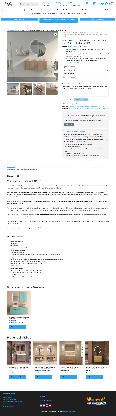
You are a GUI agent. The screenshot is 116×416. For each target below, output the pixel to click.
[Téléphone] (57, 2)
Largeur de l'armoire (69, 67)
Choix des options (17, 327)
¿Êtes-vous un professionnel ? (94, 5)
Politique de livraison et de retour (13, 402)
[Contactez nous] (86, 3)
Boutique (16, 30)
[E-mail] (71, 2)
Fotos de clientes (45, 400)
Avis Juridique (7, 397)
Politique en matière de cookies (12, 404)
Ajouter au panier (81, 99)
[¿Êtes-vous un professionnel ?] (94, 3)
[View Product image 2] (26, 89)
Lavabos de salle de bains (104, 10)
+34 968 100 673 (62, 5)
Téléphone (61, 3)
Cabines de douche (31, 10)
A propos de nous (8, 406)
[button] (55, 34)
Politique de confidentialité (11, 399)
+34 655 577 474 (47, 5)
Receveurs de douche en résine (12, 10)
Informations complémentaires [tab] (27, 169)
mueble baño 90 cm (87, 108)
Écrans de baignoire (47, 10)
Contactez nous (86, 5)
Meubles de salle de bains (65, 10)
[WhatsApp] (42, 3)
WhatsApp (46, 3)
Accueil (9, 30)
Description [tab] (11, 169)
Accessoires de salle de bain (77, 14)
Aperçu (19, 314)
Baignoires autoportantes (38, 14)
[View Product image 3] (39, 89)
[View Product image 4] (52, 89)
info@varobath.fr (77, 5)
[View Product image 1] (13, 89)
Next (57, 89)
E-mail (74, 3)
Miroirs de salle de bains (84, 10)
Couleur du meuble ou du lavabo (73, 84)
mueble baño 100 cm (75, 108)
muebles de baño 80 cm (101, 108)
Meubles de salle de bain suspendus (80, 106)
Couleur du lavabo (68, 73)
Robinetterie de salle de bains (57, 14)
